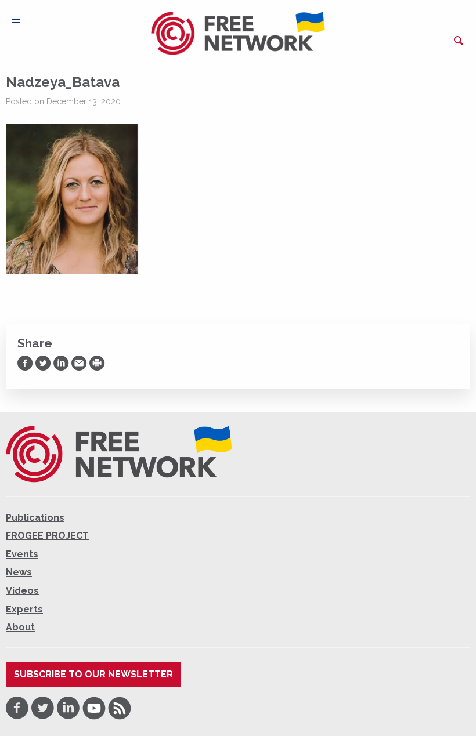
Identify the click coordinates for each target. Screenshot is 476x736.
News (19, 572)
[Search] (458, 40)
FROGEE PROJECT (47, 535)
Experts (24, 609)
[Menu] (16, 21)
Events (22, 554)
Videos (22, 590)
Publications (35, 517)
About (20, 627)
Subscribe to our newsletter (93, 674)
